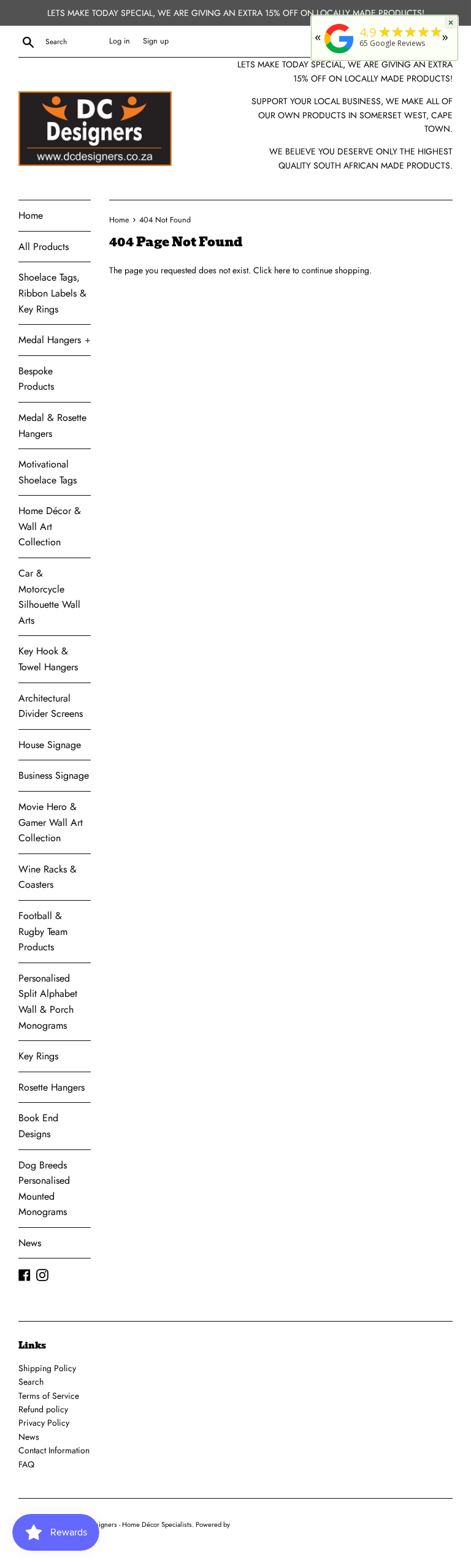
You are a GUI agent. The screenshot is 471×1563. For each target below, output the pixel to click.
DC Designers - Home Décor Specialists (133, 1524)
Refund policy (43, 1409)
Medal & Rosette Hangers (52, 426)
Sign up (156, 41)
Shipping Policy (47, 1368)
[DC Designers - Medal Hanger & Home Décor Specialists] (339, 53)
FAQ (26, 1464)
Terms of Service (48, 1396)
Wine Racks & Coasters (47, 877)
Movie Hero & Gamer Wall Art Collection (50, 822)
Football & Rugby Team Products (42, 931)
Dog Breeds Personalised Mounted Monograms (44, 1188)
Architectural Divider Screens (50, 706)
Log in (119, 41)
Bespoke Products (36, 379)
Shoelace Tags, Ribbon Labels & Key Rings (52, 293)
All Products (43, 247)
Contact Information (54, 1450)
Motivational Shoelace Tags (47, 472)
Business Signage (53, 775)
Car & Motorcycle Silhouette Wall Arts (49, 596)
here (282, 270)
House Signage (49, 745)
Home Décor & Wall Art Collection (49, 526)
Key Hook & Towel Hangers (48, 659)
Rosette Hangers (51, 1087)
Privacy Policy (43, 1423)
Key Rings (38, 1056)
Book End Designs (38, 1126)
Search (31, 1382)
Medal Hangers (54, 340)
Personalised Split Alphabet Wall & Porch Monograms (47, 1001)
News (29, 1243)
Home (30, 215)
